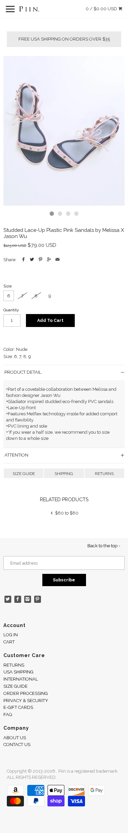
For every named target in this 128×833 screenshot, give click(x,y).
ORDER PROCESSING (25, 693)
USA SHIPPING (18, 671)
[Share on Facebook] (23, 259)
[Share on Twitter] (32, 259)
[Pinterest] (37, 599)
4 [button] (76, 213)
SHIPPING (64, 473)
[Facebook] (18, 599)
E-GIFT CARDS (18, 707)
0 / (101, 8)
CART (9, 641)
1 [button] (51, 213)
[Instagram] (27, 599)
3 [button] (68, 213)
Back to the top (102, 545)
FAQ (7, 714)
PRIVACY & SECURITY (25, 700)
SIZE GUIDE (24, 473)
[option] (64, 131)
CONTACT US (16, 744)
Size (7, 286)
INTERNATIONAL (20, 679)
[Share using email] (57, 259)
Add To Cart (50, 320)
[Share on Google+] (49, 259)
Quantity (11, 310)
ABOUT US (14, 737)
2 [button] (60, 213)
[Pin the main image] (40, 259)
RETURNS (104, 473)
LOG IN (10, 634)
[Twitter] (8, 599)
